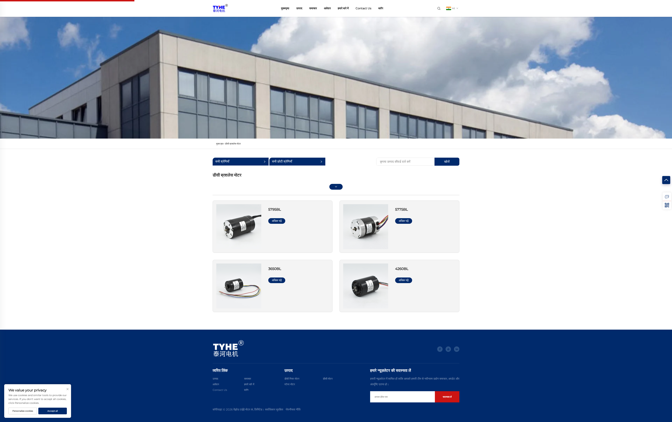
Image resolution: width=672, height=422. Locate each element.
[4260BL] (365, 285)
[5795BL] (238, 226)
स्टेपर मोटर (289, 384)
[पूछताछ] (667, 196)
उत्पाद (299, 8)
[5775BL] (365, 226)
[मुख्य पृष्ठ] (220, 8)
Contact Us (363, 8)
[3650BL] (238, 285)
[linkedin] (456, 349)
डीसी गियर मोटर (291, 378)
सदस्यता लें (447, 396)
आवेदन (327, 8)
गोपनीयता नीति (293, 409)
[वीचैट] (667, 205)
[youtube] (448, 349)
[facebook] (440, 349)
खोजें (447, 162)
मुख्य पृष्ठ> (220, 143)
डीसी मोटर (328, 378)
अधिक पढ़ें (277, 221)
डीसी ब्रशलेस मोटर (233, 143)
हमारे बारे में (343, 8)
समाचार (313, 8)
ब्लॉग (380, 8)
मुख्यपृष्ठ (285, 8)
